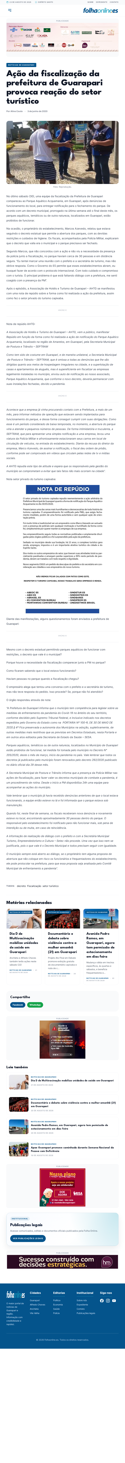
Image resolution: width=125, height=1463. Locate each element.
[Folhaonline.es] (101, 10)
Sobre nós (82, 1300)
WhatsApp (35, 1004)
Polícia (56, 1313)
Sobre (91, 2)
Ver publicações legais (28, 1238)
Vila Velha (34, 1313)
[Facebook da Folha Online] (102, 1301)
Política (56, 1300)
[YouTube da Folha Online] (114, 1301)
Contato (114, 2)
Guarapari (35, 1300)
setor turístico (51, 885)
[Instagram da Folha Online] (108, 1301)
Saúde (56, 1309)
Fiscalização (34, 885)
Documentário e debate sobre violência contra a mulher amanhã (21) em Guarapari (62, 943)
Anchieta (34, 1309)
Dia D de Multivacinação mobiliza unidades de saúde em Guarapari (24, 943)
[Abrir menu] (9, 10)
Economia (58, 1304)
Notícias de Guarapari (21, 65)
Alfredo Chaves (37, 1304)
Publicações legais (86, 1313)
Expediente (101, 2)
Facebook (18, 1004)
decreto (21, 885)
